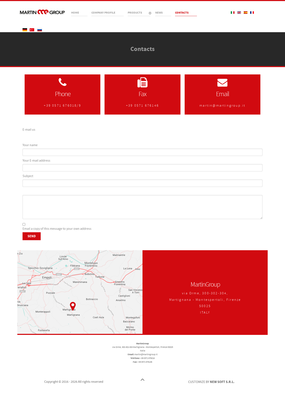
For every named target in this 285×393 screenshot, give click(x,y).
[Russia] (39, 30)
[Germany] (25, 30)
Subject (28, 176)
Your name (30, 145)
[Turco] (32, 30)
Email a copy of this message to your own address (57, 229)
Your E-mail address (36, 160)
